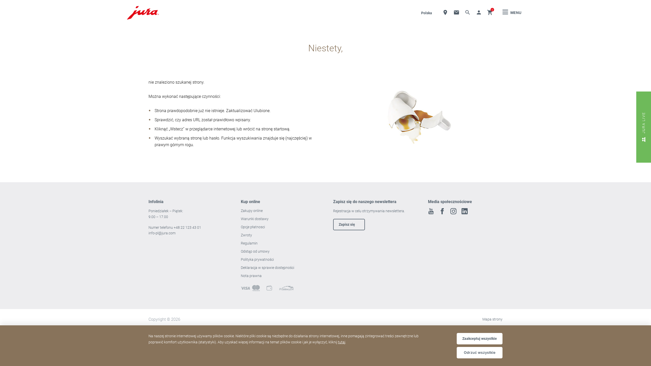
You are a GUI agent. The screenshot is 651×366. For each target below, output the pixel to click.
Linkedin (465, 211)
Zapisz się (347, 224)
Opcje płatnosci (253, 227)
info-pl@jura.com (162, 233)
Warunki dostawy (255, 219)
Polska (426, 13)
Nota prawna (251, 276)
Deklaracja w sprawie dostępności (267, 268)
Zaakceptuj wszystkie (479, 339)
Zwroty (247, 235)
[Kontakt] (456, 12)
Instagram (453, 211)
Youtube (431, 211)
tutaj (341, 342)
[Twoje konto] (479, 12)
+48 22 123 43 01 (187, 227)
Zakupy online (252, 211)
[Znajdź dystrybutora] (445, 12)
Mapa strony (492, 319)
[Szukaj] (468, 12)
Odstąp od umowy (255, 251)
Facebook (442, 211)
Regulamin (249, 243)
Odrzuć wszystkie (479, 352)
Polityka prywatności (258, 259)
